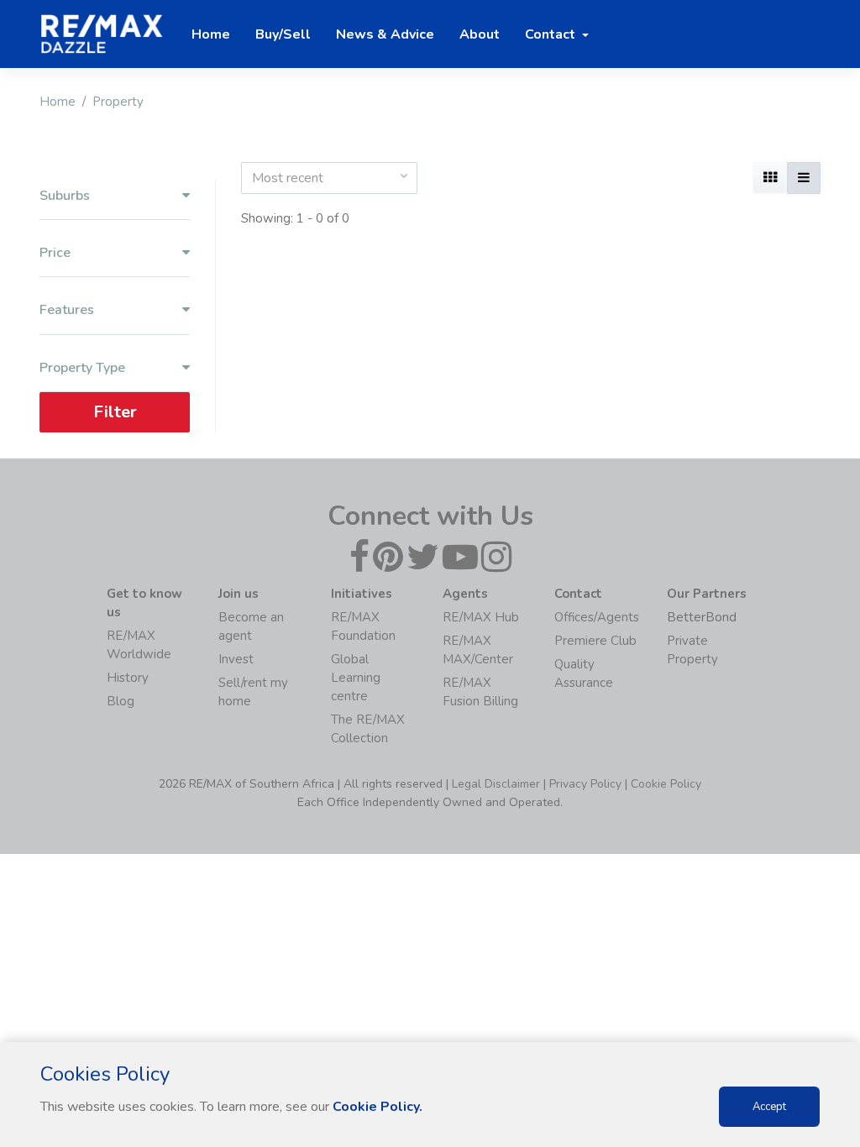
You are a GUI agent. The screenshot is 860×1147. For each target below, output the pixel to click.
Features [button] (66, 310)
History (128, 677)
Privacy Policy (585, 784)
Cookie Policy (666, 784)
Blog (120, 701)
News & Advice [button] (385, 34)
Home (57, 101)
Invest (236, 659)
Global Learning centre (355, 677)
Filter (115, 412)
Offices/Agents (596, 617)
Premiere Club (595, 640)
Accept (769, 1106)
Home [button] (210, 34)
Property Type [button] (82, 368)
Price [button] (55, 253)
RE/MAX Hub (481, 617)
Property (118, 101)
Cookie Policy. (377, 1106)
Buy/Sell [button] (283, 34)
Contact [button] (552, 34)
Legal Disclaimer (496, 784)
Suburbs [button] (64, 196)
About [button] (479, 34)
